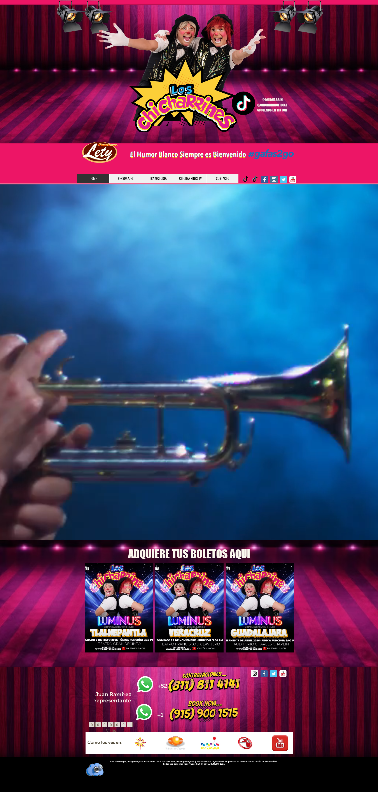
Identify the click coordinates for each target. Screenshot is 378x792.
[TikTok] (255, 179)
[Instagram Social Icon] (274, 179)
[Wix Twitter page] (283, 179)
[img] (140, 743)
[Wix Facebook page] (264, 179)
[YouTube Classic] (292, 179)
